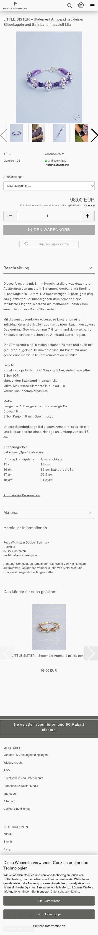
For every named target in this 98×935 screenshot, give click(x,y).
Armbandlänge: (13, 177)
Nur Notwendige (49, 914)
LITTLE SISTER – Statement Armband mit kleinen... (49, 655)
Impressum (10, 793)
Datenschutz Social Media (20, 786)
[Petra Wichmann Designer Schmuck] (13, 5)
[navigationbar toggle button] (92, 5)
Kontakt (8, 833)
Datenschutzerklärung (64, 891)
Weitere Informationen (49, 926)
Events (8, 841)
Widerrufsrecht (13, 762)
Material (10, 512)
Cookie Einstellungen (17, 808)
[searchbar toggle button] (69, 5)
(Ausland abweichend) (57, 164)
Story (6, 849)
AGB (6, 770)
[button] (10, 216)
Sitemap (8, 801)
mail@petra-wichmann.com (21, 555)
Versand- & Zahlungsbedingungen (25, 754)
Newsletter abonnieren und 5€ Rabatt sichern (49, 727)
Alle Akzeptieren (49, 901)
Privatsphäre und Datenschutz (23, 778)
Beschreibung (16, 267)
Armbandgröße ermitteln (21, 495)
